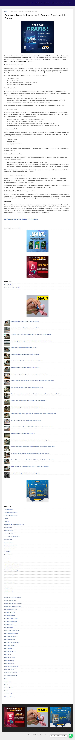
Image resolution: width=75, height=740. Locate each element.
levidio (5, 594)
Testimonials (55, 3)
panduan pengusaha (9, 663)
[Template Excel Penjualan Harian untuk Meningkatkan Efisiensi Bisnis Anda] (7, 403)
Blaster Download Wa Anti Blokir (12, 287)
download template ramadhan (11, 567)
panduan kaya (7, 654)
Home (25, 3)
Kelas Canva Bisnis (8, 588)
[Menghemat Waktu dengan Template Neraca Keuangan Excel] (7, 370)
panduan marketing (9, 660)
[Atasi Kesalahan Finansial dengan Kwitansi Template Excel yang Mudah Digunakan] (7, 442)
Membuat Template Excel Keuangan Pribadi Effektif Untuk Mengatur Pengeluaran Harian (32, 426)
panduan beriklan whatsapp (11, 636)
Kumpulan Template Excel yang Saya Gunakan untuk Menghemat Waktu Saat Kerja (31, 334)
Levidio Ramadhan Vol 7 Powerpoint (13, 603)
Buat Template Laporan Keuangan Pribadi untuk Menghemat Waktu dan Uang (29, 374)
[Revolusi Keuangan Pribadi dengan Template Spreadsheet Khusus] (7, 363)
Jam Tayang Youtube (9, 582)
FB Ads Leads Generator (10, 573)
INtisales (6, 579)
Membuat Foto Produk (9, 612)
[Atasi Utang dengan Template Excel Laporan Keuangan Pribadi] (7, 422)
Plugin (5, 678)
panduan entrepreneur (9, 645)
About (31, 3)
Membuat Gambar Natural (10, 621)
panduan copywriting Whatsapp (12, 642)
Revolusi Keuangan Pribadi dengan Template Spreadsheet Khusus (26, 360)
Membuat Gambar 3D (9, 615)
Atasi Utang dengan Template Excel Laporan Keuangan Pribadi (26, 420)
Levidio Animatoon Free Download (12, 597)
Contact (69, 3)
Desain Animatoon (8, 554)
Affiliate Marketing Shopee (10, 512)
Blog (62, 3)
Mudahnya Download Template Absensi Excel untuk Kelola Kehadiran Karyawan (30, 466)
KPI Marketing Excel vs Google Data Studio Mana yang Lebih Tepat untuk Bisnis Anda (31, 341)
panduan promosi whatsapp (11, 666)
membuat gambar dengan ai (11, 618)
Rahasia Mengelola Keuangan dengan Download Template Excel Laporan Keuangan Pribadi (32, 446)
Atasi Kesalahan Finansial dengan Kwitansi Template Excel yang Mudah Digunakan (30, 440)
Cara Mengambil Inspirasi (10, 545)
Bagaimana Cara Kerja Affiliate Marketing (14, 524)
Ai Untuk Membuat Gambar (10, 515)
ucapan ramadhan (8, 693)
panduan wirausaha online (10, 672)
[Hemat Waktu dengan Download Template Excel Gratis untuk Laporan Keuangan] (7, 455)
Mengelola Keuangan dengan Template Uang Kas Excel (24, 347)
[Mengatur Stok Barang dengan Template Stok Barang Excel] (7, 475)
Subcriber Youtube (8, 687)
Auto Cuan (6, 521)
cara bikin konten (8, 533)
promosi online (7, 681)
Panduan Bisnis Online (9, 639)
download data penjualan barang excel (13, 564)
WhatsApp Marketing (9, 696)
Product (46, 3)
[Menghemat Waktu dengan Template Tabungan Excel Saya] (7, 356)
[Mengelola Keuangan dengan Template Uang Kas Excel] (7, 350)
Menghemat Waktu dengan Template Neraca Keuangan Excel (25, 367)
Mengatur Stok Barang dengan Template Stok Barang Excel (25, 473)
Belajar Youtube (8, 527)
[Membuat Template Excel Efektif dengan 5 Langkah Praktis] (7, 330)
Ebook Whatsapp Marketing (11, 570)
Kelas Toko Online (8, 591)
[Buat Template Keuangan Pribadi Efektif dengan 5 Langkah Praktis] (7, 389)
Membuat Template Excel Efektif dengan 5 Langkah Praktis (25, 327)
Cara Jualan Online (8, 542)
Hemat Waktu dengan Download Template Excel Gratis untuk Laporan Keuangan (30, 453)
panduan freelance (8, 648)
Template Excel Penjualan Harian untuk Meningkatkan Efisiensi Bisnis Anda (29, 400)
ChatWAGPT (7, 551)
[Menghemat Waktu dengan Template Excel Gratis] (7, 436)
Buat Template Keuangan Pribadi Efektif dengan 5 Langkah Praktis (27, 387)
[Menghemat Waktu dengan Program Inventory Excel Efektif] (7, 323)
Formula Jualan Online (9, 576)
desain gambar (8, 557)
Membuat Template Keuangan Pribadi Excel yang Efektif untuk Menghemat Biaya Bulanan (32, 380)
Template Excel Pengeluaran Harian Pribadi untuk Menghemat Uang (27, 407)
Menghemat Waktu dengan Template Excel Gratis (23, 433)
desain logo (7, 560)
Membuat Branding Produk (10, 609)
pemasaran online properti (10, 675)
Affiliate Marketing (8, 509)
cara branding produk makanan (12, 536)
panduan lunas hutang (9, 657)
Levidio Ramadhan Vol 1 (10, 600)
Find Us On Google (8, 284)
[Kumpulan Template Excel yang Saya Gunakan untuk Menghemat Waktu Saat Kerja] (7, 337)
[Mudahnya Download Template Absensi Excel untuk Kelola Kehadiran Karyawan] (7, 469)
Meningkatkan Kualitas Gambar (11, 630)
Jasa (5, 585)
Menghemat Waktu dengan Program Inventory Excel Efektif (25, 321)
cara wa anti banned (9, 548)
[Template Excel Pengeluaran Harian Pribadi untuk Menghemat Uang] (7, 409)
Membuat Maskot (8, 627)
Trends (6, 690)
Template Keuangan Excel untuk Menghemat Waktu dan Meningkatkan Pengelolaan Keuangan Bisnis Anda (36, 393)
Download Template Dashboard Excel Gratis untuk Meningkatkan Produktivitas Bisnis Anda (32, 459)
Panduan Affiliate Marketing (11, 633)
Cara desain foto (8, 539)
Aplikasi (6, 518)
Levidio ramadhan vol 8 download (12, 606)
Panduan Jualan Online (9, 651)
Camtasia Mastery (8, 530)
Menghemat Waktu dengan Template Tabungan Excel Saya (25, 354)
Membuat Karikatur (9, 624)
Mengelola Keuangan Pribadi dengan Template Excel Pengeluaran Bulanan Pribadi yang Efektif (33, 413)
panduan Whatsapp (9, 669)
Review (6, 684)
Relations (38, 3)
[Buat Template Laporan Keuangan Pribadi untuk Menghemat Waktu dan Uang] (7, 376)
